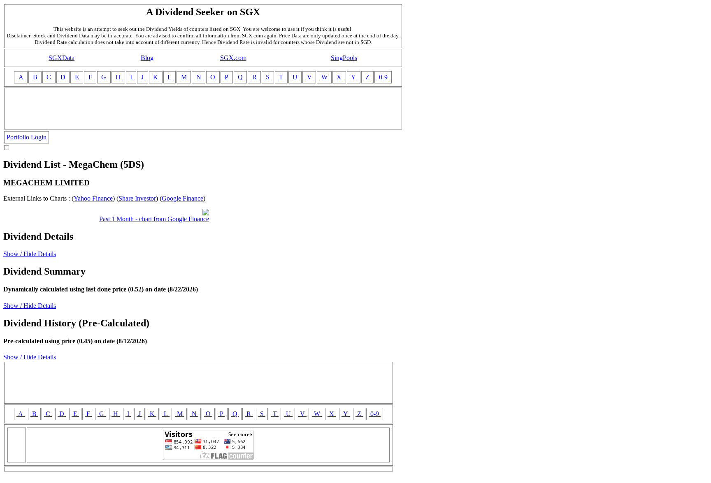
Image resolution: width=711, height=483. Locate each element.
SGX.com (233, 57)
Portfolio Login (26, 137)
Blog (147, 57)
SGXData (61, 57)
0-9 (383, 77)
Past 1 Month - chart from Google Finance (154, 218)
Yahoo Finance (93, 198)
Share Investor (137, 198)
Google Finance (182, 198)
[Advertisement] (203, 108)
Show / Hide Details (29, 253)
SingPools (344, 57)
